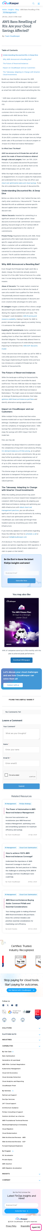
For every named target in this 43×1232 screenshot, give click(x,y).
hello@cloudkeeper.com (18, 537)
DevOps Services (8, 1099)
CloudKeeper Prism (9, 1085)
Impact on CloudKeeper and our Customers (19, 68)
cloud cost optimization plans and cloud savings (19, 183)
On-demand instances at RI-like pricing (16, 451)
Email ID (6, 758)
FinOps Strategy (25, 804)
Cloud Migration (7, 1129)
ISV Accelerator (7, 1155)
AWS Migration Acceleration (12, 1168)
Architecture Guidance (10, 1108)
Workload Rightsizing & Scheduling (14, 1125)
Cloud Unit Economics (10, 1073)
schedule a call (31, 534)
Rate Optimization (8, 1056)
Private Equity (7, 1159)
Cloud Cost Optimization (28, 847)
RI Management (9, 12)
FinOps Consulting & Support (12, 1112)
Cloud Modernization (9, 1133)
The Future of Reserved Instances (15, 63)
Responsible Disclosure (29, 1226)
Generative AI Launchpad (11, 1060)
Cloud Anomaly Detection (11, 1077)
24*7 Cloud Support (9, 1103)
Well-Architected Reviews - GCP (13, 1141)
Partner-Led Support (9, 1095)
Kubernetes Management (11, 1068)
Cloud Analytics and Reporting (13, 1081)
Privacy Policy (11, 1226)
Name (6, 744)
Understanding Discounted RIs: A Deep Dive (20, 55)
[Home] (10, 3)
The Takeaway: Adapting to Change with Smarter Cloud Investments (21, 73)
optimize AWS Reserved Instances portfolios (18, 399)
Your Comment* (9, 726)
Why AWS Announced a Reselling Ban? (17, 59)
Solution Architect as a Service (13, 1116)
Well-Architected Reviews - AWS (14, 1137)
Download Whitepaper (21, 660)
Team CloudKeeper (12, 36)
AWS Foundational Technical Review (15, 1120)
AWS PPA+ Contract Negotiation (13, 1064)
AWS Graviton (7, 1164)
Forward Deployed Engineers (12, 1146)
